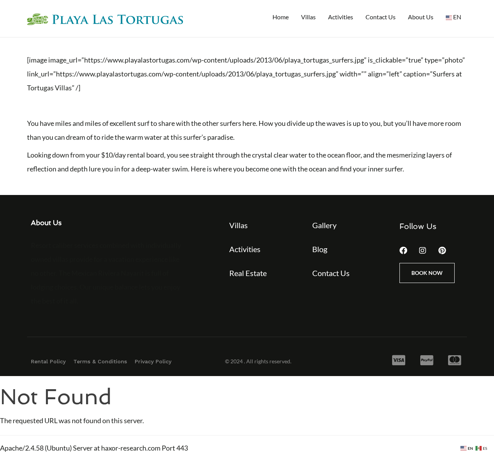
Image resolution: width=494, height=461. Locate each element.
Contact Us (380, 16)
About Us (420, 16)
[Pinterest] (442, 250)
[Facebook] (403, 250)
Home (280, 16)
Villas (308, 16)
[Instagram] (422, 250)
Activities (340, 16)
